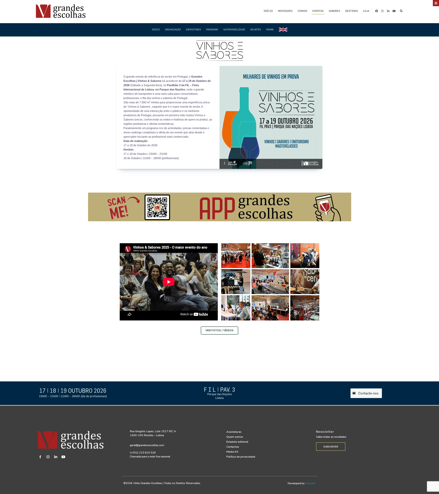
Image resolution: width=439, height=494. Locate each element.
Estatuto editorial (237, 442)
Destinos (351, 10)
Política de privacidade (240, 457)
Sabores (334, 10)
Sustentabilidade (234, 29)
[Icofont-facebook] (40, 456)
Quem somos (234, 437)
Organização (173, 29)
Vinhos (302, 10)
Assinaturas (233, 432)
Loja (366, 10)
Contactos (232, 447)
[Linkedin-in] (388, 11)
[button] (401, 11)
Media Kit (232, 452)
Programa (212, 29)
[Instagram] (382, 11)
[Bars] (436, 3)
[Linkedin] (55, 456)
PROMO (270, 29)
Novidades (285, 10)
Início (268, 10)
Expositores (193, 29)
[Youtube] (394, 11)
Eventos (318, 10)
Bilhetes (255, 29)
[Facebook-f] (376, 11)
